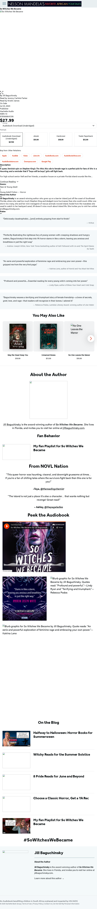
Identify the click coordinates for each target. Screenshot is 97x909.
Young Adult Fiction (8, 192)
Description (5, 165)
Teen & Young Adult (8, 186)
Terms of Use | (27, 903)
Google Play (46, 161)
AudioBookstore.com (10, 161)
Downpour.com (30, 161)
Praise (3, 211)
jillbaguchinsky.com (73, 428)
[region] (48, 340)
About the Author (8, 194)
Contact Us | (48, 903)
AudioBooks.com (51, 155)
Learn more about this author (48, 878)
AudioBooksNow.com (72, 155)
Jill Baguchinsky (10, 95)
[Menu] (4, 3)
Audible (15, 155)
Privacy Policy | (38, 903)
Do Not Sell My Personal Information (66, 903)
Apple (4, 155)
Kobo (25, 155)
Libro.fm (36, 155)
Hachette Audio (7, 111)
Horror (23, 192)
